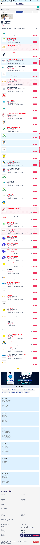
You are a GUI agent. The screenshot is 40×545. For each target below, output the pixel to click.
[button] (31, 35)
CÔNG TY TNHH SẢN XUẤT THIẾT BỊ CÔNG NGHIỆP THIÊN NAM (16, 88)
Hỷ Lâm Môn (8, 210)
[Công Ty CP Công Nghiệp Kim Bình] (4, 33)
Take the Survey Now (12, 1)
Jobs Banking (4, 404)
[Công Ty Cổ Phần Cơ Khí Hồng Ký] (4, 102)
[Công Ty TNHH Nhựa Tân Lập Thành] (4, 156)
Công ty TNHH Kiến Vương (10, 230)
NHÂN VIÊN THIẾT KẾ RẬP (11, 52)
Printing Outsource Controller (12, 301)
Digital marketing (3, 529)
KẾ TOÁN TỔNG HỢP (10, 79)
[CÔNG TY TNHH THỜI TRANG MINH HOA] (4, 54)
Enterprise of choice (7, 9)
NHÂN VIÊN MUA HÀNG (10, 222)
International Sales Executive (12, 87)
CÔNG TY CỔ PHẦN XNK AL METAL (12, 46)
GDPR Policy (3, 515)
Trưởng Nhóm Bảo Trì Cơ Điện (11, 38)
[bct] (35, 541)
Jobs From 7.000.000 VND (6, 432)
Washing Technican (10, 147)
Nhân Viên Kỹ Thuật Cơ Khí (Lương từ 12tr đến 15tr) (15, 59)
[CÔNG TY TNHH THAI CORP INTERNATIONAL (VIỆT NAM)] (4, 329)
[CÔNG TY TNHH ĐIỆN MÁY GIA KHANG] (4, 224)
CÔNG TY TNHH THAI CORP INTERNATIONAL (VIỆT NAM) (15, 329)
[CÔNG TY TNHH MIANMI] (4, 68)
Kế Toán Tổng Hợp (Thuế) (11, 45)
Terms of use (3, 518)
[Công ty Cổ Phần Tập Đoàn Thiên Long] (4, 284)
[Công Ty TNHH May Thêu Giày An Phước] (4, 95)
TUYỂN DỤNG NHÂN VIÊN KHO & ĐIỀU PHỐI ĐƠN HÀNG (16, 66)
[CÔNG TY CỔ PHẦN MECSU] (4, 202)
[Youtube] (24, 532)
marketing (14, 389)
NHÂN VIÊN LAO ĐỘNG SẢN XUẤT (12, 236)
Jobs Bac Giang (4, 421)
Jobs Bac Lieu (4, 422)
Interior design (3, 527)
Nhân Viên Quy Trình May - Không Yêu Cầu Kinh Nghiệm (16, 216)
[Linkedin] (22, 532)
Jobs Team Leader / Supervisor (7, 448)
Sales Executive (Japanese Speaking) (13, 282)
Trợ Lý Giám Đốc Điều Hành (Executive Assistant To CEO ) (16, 72)
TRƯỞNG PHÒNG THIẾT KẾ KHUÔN (12, 262)
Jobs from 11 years (5, 482)
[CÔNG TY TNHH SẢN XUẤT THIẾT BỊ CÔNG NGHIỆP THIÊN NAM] (4, 89)
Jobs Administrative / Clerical (6, 400)
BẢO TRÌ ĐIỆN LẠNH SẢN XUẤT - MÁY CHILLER (14, 334)
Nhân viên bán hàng (19, 392)
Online (9, 392)
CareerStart (3, 507)
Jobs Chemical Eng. (5, 406)
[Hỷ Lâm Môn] (4, 210)
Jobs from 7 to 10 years (5, 481)
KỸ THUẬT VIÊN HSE (10, 295)
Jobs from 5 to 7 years (5, 480)
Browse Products (23, 500)
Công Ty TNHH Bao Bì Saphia (11, 73)
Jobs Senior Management (6, 451)
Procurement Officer (10, 328)
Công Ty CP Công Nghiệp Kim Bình (12, 32)
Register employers (24, 501)
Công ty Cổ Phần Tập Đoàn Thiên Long (12, 283)
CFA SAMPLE (9, 321)
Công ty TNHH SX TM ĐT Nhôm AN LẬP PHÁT (13, 162)
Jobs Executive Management (6, 452)
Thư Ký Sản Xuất (9, 347)
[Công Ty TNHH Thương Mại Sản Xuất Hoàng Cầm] (4, 170)
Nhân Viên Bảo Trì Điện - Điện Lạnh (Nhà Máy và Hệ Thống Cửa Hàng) (16, 114)
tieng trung (4, 392)
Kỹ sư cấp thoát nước (26, 389)
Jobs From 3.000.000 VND (6, 430)
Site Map (2, 505)
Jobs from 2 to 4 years (5, 478)
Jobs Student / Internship (6, 445)
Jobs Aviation (4, 402)
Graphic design (3, 530)
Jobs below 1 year (4, 477)
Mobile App (2, 504)
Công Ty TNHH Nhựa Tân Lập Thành (12, 263)
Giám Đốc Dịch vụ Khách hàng (12, 31)
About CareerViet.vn (4, 512)
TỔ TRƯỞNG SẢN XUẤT (10, 181)
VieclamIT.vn (23, 514)
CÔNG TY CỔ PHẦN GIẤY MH (11, 195)
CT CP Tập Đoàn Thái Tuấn (10, 217)
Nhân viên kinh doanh (10, 100)
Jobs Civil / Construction (6, 407)
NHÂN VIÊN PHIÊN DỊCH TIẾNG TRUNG (13, 93)
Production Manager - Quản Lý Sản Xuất (13, 127)
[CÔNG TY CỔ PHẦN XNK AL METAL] (4, 47)
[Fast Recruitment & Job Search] (20, 3)
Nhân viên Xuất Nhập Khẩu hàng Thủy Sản (14, 168)
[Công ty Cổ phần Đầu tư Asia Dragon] (4, 81)
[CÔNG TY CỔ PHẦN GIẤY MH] (4, 196)
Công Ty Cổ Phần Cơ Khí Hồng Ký (11, 101)
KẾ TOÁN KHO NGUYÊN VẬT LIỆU (12, 208)
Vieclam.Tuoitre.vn (24, 512)
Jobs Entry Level (4, 446)
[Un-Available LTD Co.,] (4, 149)
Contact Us (22, 515)
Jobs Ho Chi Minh (4, 416)
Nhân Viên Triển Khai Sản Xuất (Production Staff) (16, 354)
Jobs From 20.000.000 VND (6, 436)
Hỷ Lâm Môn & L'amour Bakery (11, 115)
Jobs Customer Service (5, 409)
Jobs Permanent (4, 460)
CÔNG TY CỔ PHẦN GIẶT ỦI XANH (11, 39)
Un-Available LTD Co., (10, 322)
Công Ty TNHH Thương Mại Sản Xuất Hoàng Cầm (14, 169)
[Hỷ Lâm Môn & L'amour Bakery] (4, 115)
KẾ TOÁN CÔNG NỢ (10, 194)
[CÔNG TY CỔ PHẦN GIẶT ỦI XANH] (4, 40)
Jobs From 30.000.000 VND (6, 437)
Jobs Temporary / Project (6, 461)
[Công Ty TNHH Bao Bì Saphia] (4, 74)
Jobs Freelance (4, 462)
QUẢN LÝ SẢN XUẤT (10, 308)
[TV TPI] (4, 271)
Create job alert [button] (36, 535)
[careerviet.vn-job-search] (24, 527)
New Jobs (2, 496)
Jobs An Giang (4, 417)
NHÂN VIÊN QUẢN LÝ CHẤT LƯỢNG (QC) (13, 154)
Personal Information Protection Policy (7, 519)
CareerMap (2, 500)
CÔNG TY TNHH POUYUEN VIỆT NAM (12, 237)
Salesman (33, 389)
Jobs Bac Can (4, 420)
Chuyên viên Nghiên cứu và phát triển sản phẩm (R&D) (16, 341)
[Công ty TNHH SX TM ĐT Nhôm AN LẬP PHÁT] (4, 163)
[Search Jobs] (38, 7)
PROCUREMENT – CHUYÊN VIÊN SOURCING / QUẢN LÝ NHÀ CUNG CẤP (16, 201)
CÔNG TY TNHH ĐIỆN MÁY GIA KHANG (12, 223)
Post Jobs (22, 496)
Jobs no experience (5, 476)
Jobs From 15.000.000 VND (6, 435)
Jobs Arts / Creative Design (6, 401)
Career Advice (3, 501)
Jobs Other (3, 463)
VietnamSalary (3, 499)
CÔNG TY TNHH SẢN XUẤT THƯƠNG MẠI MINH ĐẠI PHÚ (15, 60)
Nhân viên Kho (9, 229)
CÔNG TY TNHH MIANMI (10, 67)
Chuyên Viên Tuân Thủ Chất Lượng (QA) (13, 275)
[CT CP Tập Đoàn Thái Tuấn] (4, 217)
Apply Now (35, 35)
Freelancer (2, 526)
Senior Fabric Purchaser (11, 288)
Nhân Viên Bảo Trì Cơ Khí (11, 174)
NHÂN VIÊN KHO (9, 360)
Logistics (13, 392)
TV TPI (7, 270)
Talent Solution (23, 499)
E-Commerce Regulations (5, 516)
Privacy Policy (3, 514)
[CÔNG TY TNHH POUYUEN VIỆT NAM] (4, 238)
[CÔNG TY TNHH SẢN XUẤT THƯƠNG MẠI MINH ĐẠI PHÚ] (4, 61)
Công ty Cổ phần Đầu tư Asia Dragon (12, 81)
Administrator (3, 535)
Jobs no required (4, 475)
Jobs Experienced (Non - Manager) (7, 447)
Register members (4, 508)
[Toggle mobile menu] (1, 3)
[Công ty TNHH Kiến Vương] (4, 230)
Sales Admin (19, 389)
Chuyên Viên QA (9, 269)
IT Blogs (2, 503)
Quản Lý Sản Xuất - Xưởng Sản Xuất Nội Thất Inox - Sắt (16, 140)
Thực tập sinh (26, 392)
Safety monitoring (3, 531)
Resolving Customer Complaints (6, 520)
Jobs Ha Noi (4, 415)
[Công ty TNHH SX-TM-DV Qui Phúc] (4, 122)
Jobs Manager (4, 450)
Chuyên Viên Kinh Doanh (6, 389)
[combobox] (19, 7)
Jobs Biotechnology (5, 405)
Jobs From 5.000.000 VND (6, 431)
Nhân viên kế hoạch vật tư (11, 161)
